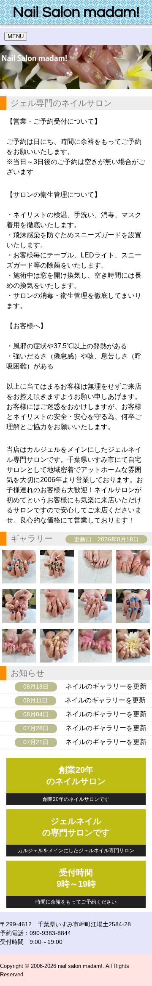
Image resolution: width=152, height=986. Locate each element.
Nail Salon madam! (76, 12)
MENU (16, 36)
